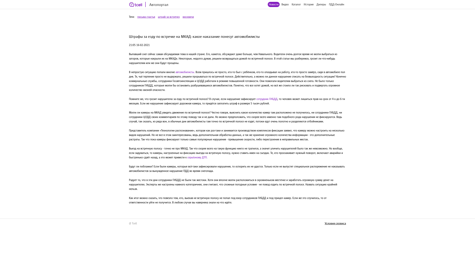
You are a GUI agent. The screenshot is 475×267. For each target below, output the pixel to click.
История (309, 4)
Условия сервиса (335, 223)
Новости (274, 4)
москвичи (188, 17)
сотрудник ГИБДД (266, 99)
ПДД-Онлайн (336, 4)
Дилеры (321, 4)
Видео (285, 4)
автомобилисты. (185, 72)
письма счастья (146, 17)
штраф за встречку (169, 17)
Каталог (296, 4)
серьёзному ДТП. (197, 157)
